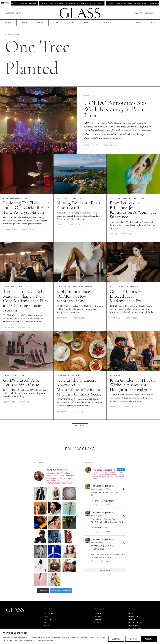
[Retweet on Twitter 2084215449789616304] (97, 532)
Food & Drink (15, 198)
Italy (74, 198)
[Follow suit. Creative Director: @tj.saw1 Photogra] (40, 579)
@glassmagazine (97, 489)
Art (123, 23)
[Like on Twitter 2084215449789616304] (102, 532)
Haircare (14, 375)
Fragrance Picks (25, 287)
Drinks (6, 198)
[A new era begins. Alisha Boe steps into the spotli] (54, 565)
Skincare (89, 287)
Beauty (24, 23)
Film (143, 198)
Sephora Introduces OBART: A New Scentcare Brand (74, 296)
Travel (56, 23)
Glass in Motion (105, 23)
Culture (40, 23)
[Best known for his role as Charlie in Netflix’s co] (40, 493)
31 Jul (108, 543)
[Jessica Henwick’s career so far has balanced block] (40, 565)
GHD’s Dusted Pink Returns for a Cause (21, 382)
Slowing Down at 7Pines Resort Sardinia (78, 205)
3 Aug (108, 516)
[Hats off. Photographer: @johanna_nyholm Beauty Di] (54, 522)
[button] (80, 425)
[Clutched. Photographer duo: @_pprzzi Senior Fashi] (40, 536)
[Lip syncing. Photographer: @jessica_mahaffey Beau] (69, 551)
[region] (80, 636)
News (24, 198)
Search (19, 13)
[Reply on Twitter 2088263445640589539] (92, 505)
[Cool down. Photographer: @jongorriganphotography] (40, 522)
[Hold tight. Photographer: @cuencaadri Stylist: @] (54, 493)
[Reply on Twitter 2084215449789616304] (92, 532)
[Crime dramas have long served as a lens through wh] (69, 508)
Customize (116, 639)
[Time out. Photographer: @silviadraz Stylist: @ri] (54, 579)
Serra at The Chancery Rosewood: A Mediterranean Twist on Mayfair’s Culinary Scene (78, 387)
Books (71, 23)
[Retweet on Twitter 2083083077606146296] (97, 561)
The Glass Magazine (101, 486)
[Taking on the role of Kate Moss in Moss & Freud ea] (69, 565)
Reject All (132, 639)
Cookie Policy (47, 640)
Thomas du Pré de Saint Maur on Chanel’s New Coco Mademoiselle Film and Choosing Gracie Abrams (109, 3)
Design (137, 23)
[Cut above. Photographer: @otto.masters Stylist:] (54, 508)
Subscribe (10, 13)
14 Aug (108, 489)
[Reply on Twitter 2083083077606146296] (92, 561)
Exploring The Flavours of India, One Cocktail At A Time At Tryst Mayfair (26, 207)
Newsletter (138, 13)
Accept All (149, 639)
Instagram (149, 13)
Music (86, 23)
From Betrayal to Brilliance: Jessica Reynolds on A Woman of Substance (31, 3)
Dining (152, 23)
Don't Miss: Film (125, 198)
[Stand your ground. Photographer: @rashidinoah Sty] (40, 508)
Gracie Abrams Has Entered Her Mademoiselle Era (127, 296)
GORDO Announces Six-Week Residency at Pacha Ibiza (115, 109)
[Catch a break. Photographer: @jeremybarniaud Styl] (54, 536)
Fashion (8, 23)
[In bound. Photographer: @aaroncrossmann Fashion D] (69, 536)
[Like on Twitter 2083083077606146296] (102, 561)
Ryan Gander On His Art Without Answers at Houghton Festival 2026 (133, 384)
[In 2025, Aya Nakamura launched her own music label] (40, 551)
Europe (59, 198)
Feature (67, 198)
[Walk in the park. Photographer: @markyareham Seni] (69, 522)
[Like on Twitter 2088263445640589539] (102, 505)
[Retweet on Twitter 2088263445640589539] (97, 505)
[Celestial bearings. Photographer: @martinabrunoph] (69, 493)
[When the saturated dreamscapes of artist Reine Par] (54, 551)
